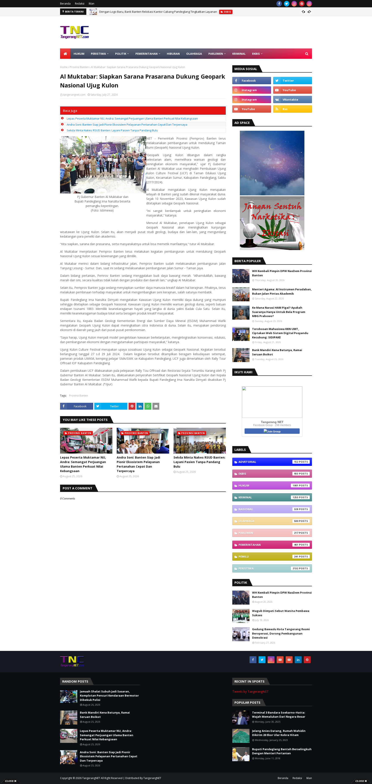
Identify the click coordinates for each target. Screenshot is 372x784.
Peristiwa (268, 568)
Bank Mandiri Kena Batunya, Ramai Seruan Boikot (277, 352)
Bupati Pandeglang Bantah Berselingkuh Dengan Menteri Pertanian (282, 751)
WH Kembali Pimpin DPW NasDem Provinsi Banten (282, 273)
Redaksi (79, 3)
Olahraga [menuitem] (194, 54)
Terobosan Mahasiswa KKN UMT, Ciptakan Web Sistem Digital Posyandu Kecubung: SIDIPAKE (280, 333)
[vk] (292, 99)
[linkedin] (298, 659)
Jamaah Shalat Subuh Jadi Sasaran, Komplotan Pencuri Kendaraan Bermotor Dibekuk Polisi (109, 695)
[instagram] (294, 3)
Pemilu (268, 556)
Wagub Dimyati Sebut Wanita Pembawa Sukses (280, 613)
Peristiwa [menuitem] (98, 54)
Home (64, 67)
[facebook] (279, 3)
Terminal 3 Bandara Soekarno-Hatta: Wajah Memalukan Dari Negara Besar (278, 715)
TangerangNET (91, 778)
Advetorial (268, 462)
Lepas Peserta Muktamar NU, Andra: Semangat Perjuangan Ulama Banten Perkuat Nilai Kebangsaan (132, 118)
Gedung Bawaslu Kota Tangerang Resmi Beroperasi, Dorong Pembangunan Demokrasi (281, 633)
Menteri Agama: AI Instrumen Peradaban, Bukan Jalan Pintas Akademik (282, 291)
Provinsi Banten (79, 67)
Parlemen (268, 533)
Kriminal (268, 497)
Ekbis (268, 474)
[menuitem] (65, 53)
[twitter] (286, 3)
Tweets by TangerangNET (250, 691)
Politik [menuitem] (120, 54)
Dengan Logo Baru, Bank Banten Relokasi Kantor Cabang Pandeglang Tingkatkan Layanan (158, 10)
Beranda (65, 3)
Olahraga (268, 521)
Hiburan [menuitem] (173, 54)
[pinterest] (301, 3)
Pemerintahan (268, 545)
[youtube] (292, 90)
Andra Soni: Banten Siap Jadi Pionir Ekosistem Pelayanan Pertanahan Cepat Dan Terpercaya (127, 124)
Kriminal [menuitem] (239, 54)
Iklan (91, 3)
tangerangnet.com (74, 94)
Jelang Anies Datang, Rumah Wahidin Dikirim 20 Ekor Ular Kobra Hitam (278, 733)
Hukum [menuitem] (79, 54)
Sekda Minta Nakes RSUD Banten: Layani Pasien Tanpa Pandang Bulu (112, 130)
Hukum (268, 485)
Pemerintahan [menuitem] (146, 54)
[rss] (292, 109)
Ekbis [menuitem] (256, 54)
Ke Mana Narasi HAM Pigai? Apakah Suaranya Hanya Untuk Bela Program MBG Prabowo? (278, 312)
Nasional (268, 509)
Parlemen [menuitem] (215, 54)
